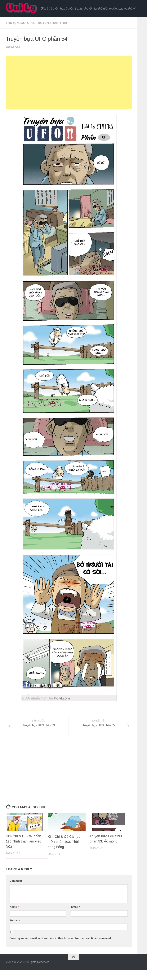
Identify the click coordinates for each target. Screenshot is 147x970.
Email (75, 906)
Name (14, 906)
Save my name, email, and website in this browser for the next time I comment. (61, 938)
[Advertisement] (69, 82)
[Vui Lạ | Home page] (21, 8)
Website (15, 920)
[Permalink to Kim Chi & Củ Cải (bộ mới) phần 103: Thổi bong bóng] (67, 822)
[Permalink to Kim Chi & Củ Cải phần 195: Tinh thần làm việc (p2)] (25, 822)
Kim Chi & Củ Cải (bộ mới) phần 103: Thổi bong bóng (64, 842)
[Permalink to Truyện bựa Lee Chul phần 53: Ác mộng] (108, 822)
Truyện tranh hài (51, 22)
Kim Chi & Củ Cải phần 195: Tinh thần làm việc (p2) (23, 841)
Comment (16, 880)
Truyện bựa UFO (20, 22)
